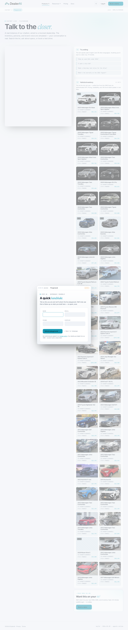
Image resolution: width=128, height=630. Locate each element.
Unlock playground (53, 331)
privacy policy (63, 336)
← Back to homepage (71, 331)
